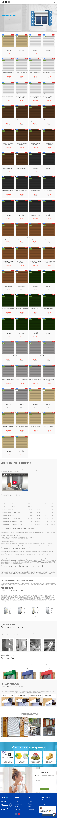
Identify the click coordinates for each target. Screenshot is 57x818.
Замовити (44, 788)
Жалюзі (30, 806)
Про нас (16, 806)
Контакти (16, 811)
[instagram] (19, 814)
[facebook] (16, 814)
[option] (28, 18)
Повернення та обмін (19, 804)
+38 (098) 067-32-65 (46, 801)
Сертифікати (17, 809)
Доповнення (31, 809)
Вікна (29, 799)
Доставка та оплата (19, 803)
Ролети (30, 807)
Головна (16, 799)
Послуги (30, 804)
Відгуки (16, 807)
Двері (29, 803)
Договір (16, 801)
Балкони (30, 801)
